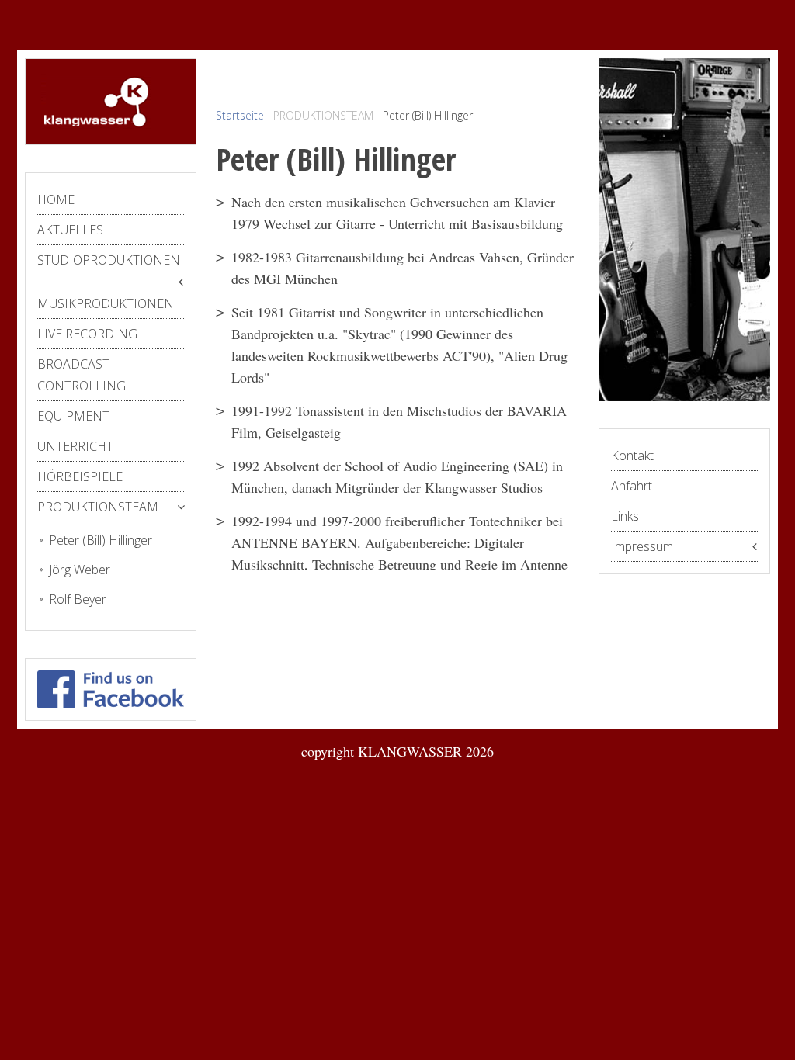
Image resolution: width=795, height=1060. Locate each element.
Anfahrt (631, 485)
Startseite (240, 115)
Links (625, 516)
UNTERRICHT (75, 446)
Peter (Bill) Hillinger (100, 540)
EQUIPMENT (73, 415)
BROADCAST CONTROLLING (81, 374)
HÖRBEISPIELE (80, 476)
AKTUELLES (70, 229)
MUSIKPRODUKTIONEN (105, 303)
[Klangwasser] (96, 99)
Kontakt (632, 455)
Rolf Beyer (77, 599)
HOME (56, 199)
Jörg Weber (79, 569)
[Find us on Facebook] (110, 686)
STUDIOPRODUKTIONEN (108, 259)
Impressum (642, 546)
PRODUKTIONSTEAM (97, 506)
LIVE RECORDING (87, 333)
